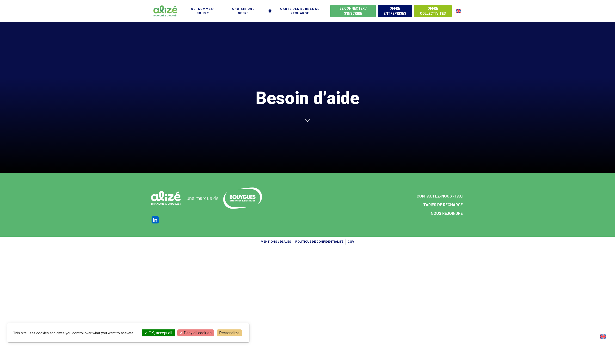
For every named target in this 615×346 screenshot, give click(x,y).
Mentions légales (276, 241)
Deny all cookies (197, 333)
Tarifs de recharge (443, 205)
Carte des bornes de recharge (300, 11)
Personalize (229, 333)
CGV (351, 241)
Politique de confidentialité (319, 241)
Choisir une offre (243, 11)
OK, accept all (160, 333)
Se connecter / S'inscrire (353, 10)
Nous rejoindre (447, 213)
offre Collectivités (433, 10)
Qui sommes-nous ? (203, 11)
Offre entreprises (395, 10)
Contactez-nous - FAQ (440, 196)
